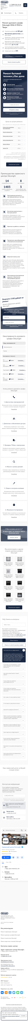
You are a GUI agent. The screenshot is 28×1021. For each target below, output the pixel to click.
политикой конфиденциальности (16, 326)
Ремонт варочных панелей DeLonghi (11, 941)
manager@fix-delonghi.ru (8, 966)
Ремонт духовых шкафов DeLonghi (10, 935)
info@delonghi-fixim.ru (7, 962)
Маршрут (7, 857)
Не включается (5, 360)
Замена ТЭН (5, 148)
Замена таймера (6, 144)
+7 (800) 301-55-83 (15, 4)
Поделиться (2, 992)
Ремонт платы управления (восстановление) (8, 128)
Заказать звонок (14, 537)
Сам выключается (6, 365)
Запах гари (5, 374)
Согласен (23, 1015)
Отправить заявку (14, 110)
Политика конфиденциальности (14, 1004)
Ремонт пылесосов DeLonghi (9, 938)
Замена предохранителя (8, 140)
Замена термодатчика (7, 132)
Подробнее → (21, 360)
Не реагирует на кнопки (5, 379)
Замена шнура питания (8, 136)
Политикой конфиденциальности (17, 800)
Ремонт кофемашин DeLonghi (9, 932)
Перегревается (6, 370)
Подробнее (14, 409)
